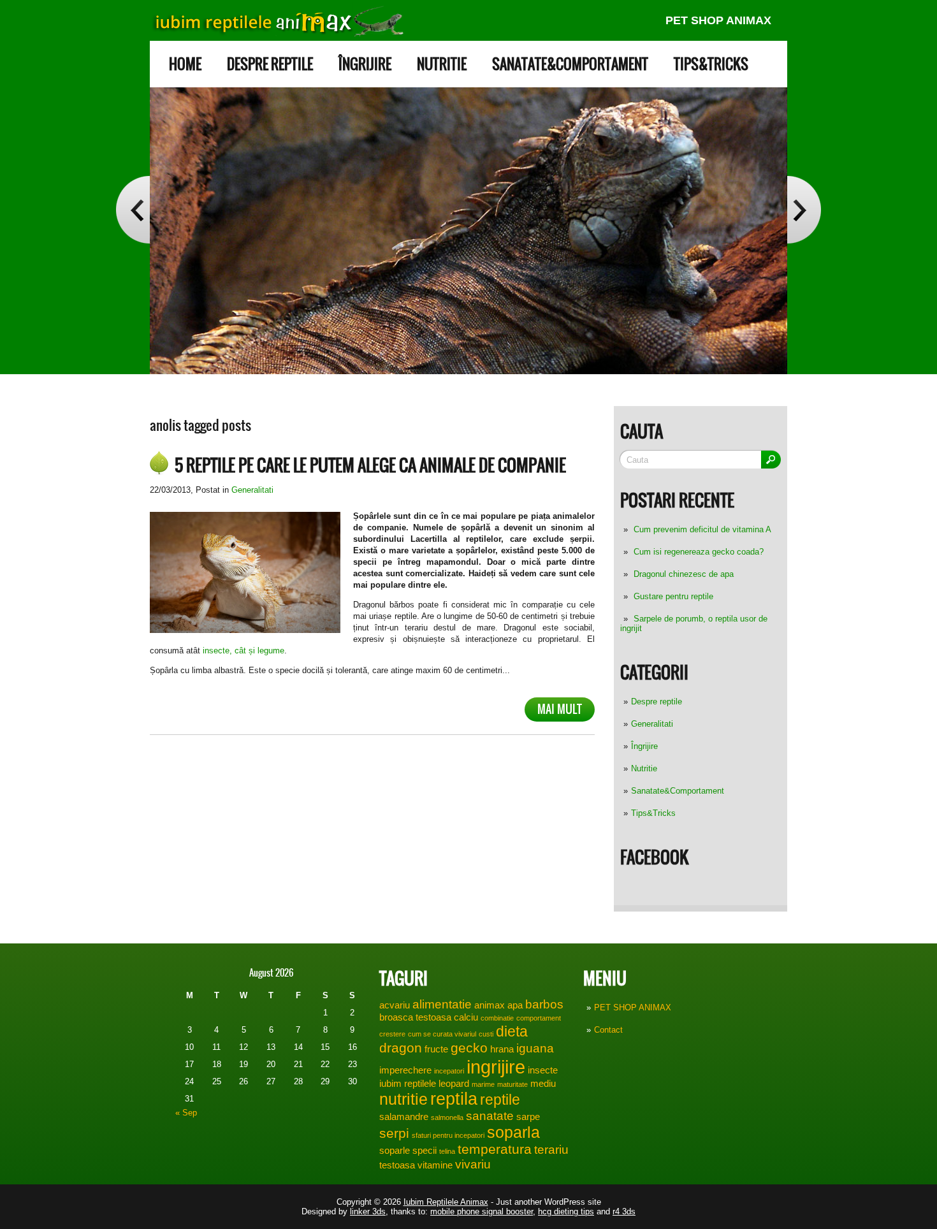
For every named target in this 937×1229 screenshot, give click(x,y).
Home (185, 64)
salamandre (403, 1116)
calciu (466, 1017)
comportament (538, 1018)
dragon (400, 1048)
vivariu (473, 1164)
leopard (454, 1083)
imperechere (405, 1070)
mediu (543, 1083)
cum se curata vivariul (442, 1034)
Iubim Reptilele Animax (445, 1202)
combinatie (497, 1018)
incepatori (449, 1071)
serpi (394, 1133)
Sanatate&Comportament (570, 64)
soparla (513, 1132)
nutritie (403, 1099)
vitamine (435, 1165)
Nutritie (442, 64)
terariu (551, 1149)
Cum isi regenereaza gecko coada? (699, 551)
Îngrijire (364, 64)
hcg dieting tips (566, 1211)
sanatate (490, 1116)
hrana (502, 1049)
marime (483, 1084)
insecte (543, 1070)
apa (515, 1005)
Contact (608, 1030)
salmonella (447, 1117)
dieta (512, 1031)
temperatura (495, 1149)
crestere (392, 1034)
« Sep (186, 1112)
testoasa (397, 1165)
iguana (535, 1048)
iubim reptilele (407, 1083)
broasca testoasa (415, 1017)
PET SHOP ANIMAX (718, 20)
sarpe (528, 1116)
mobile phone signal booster (481, 1211)
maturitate (512, 1084)
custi (486, 1034)
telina (447, 1151)
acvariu (394, 1005)
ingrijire (496, 1066)
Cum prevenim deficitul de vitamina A (702, 529)
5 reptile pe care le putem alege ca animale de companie (370, 465)
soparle (394, 1150)
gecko (469, 1048)
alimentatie (442, 1004)
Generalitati (652, 724)
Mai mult (559, 709)
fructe (436, 1049)
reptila (453, 1099)
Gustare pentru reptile (673, 596)
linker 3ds (368, 1211)
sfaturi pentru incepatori (448, 1135)
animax (489, 1005)
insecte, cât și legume (243, 650)
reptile (500, 1099)
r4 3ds (624, 1211)
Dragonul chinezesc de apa (684, 574)
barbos (544, 1004)
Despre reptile (270, 64)
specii (424, 1150)
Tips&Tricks (711, 64)
